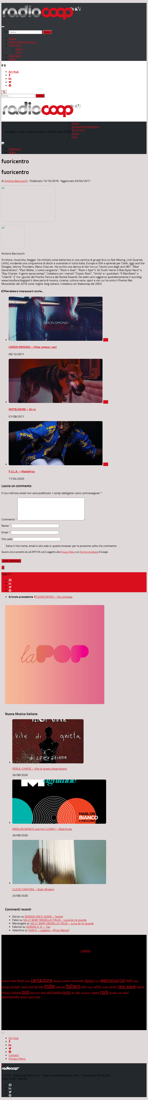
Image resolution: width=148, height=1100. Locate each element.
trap (37, 997)
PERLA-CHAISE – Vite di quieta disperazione (39, 768)
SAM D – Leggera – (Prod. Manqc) (48, 930)
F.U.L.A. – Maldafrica (22, 471)
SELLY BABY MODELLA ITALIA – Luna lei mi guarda (54, 920)
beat (13, 980)
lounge (105, 987)
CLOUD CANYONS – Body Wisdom (33, 889)
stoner (23, 997)
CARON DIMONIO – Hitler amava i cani (33, 347)
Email (5, 532)
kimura (90, 987)
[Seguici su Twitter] (10, 587)
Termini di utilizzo (89, 551)
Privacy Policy (67, 551)
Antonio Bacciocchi (16, 181)
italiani (73, 986)
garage (5, 987)
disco (97, 981)
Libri (18, 52)
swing (31, 997)
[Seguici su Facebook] (10, 580)
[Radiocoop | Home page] (41, 19)
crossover (77, 980)
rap (77, 992)
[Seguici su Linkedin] (10, 583)
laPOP (97, 987)
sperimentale (10, 997)
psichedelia (54, 992)
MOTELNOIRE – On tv (22, 409)
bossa (27, 981)
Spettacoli (15, 55)
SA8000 (86, 951)
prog (43, 992)
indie (49, 986)
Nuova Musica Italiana (22, 42)
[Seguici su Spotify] (10, 590)
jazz (84, 987)
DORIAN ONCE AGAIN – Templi (44, 916)
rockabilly (113, 993)
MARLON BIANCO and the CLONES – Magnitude (42, 829)
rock (104, 992)
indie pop (60, 987)
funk (129, 981)
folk (122, 980)
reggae (95, 992)
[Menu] (2, 26)
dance (89, 980)
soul (126, 992)
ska (120, 992)
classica (57, 980)
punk (66, 992)
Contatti (14, 1055)
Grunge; (15, 987)
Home (12, 38)
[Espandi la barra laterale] (2, 567)
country (66, 980)
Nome (6, 525)
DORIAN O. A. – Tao (38, 927)
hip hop (38, 987)
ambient (5, 980)
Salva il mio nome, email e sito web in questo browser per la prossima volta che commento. (61, 546)
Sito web (6, 539)
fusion (136, 980)
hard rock (27, 987)
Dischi (19, 49)
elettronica (109, 980)
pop (25, 992)
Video (12, 59)
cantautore (41, 980)
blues (20, 981)
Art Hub (14, 71)
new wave (127, 986)
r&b (72, 992)
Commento (9, 519)
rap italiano (85, 993)
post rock (35, 992)
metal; (113, 987)
